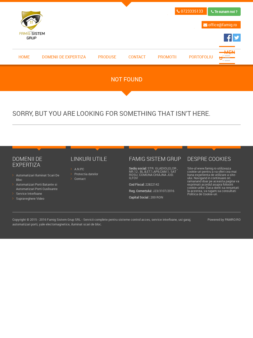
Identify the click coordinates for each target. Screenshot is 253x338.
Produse (107, 57)
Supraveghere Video (30, 198)
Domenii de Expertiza (64, 57)
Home (24, 57)
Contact (137, 57)
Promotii (167, 57)
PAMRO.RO (233, 219)
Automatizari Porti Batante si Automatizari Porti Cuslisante (37, 186)
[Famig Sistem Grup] (228, 40)
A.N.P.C (79, 169)
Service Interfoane (29, 193)
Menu (227, 55)
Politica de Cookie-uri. (202, 194)
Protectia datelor (86, 174)
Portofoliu (201, 57)
